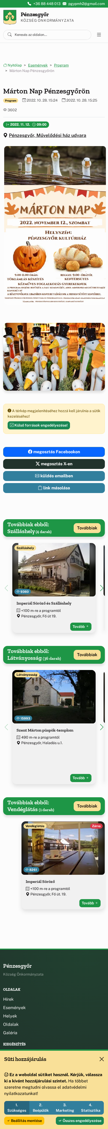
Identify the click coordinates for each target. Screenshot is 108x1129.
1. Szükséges (16, 1108)
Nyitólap (14, 65)
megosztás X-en (56, 463)
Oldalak (11, 1024)
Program (61, 65)
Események (38, 65)
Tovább (79, 626)
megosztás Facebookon (56, 451)
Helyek (10, 1016)
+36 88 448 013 (47, 4)
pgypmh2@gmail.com (86, 4)
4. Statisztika (90, 1108)
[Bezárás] (102, 1059)
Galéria (10, 1032)
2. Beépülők (41, 1108)
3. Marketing (65, 1108)
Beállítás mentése (26, 1121)
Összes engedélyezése (81, 1121)
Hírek (8, 999)
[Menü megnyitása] (99, 35)
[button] (54, 225)
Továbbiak (87, 527)
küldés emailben (56, 475)
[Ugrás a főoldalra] (10, 17)
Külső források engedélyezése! (41, 425)
